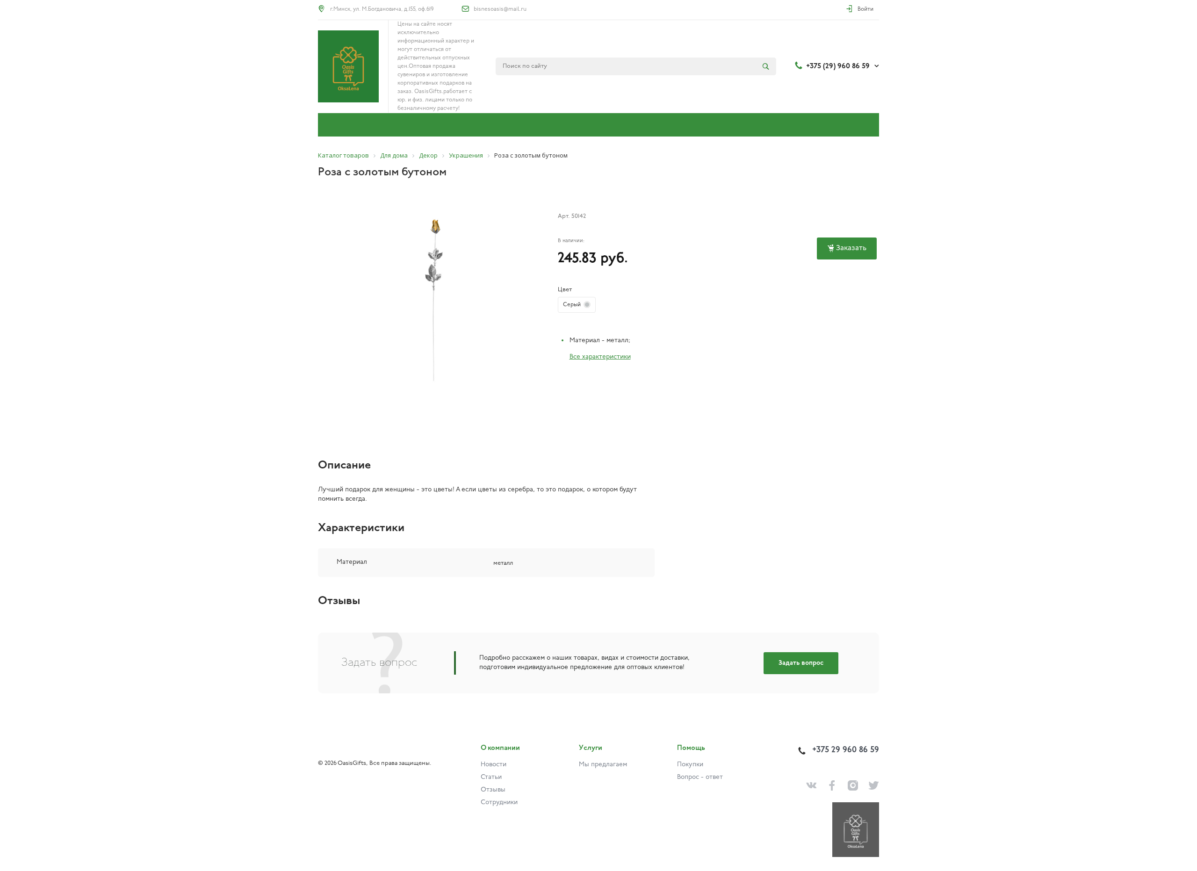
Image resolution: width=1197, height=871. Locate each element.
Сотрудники (499, 802)
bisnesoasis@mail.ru (500, 9)
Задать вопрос (801, 663)
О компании (500, 748)
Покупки (690, 764)
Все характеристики (600, 356)
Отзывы (493, 789)
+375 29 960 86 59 (845, 750)
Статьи (491, 777)
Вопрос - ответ (700, 777)
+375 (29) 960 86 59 (838, 66)
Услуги (590, 748)
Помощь (691, 748)
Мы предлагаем (603, 764)
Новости (493, 764)
